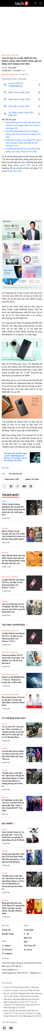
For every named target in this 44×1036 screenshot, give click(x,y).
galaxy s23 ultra (32, 479)
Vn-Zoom (28, 950)
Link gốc (5, 467)
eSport (4, 501)
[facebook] (11, 486)
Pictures (8, 949)
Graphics (9, 953)
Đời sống (5, 528)
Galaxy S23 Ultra (15, 171)
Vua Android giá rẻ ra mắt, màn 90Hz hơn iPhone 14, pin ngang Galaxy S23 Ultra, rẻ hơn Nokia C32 (23, 125)
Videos (8, 946)
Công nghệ (28, 930)
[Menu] (40, 3)
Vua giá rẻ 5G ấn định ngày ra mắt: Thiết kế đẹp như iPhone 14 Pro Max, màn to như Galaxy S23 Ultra (15, 457)
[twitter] (4, 486)
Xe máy (4, 724)
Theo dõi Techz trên (10, 74)
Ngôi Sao (28, 938)
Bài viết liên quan (9, 119)
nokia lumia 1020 (11, 479)
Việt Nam (5, 748)
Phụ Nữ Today (8, 934)
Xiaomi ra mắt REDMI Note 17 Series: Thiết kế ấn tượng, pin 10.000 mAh (13, 679)
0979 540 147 (16, 966)
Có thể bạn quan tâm (13, 718)
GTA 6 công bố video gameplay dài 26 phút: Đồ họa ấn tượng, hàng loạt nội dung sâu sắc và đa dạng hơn (13, 509)
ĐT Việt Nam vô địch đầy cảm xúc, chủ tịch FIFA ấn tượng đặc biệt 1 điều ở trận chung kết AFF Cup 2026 (13, 805)
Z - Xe (26, 934)
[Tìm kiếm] (33, 3)
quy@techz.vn (12, 970)
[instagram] (17, 486)
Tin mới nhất (10, 494)
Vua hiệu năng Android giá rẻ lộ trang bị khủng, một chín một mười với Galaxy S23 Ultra (23, 134)
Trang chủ (6, 930)
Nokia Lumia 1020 (22, 165)
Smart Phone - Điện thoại (10, 55)
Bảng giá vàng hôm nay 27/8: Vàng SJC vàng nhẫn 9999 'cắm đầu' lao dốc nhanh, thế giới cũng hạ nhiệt (13, 908)
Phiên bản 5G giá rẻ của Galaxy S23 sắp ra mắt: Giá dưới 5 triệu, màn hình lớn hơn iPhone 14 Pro (24, 143)
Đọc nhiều (7, 823)
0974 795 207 (22, 973)
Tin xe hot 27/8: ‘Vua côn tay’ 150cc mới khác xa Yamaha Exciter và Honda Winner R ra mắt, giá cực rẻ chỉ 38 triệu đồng (13, 732)
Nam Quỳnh (12, 68)
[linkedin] (30, 486)
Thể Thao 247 (30, 946)
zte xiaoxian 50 (15, 474)
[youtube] (24, 486)
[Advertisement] (22, 197)
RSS (26, 942)
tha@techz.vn (35, 973)
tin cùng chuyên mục (14, 625)
